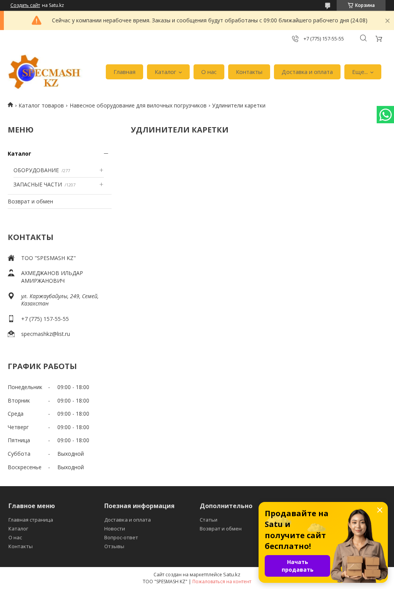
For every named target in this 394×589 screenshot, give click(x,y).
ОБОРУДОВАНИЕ (36, 170)
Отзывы (114, 546)
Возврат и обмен (30, 201)
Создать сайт (25, 5)
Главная (124, 72)
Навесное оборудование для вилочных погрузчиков (138, 105)
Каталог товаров (41, 105)
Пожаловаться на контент (221, 581)
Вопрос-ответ (121, 537)
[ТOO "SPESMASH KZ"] (45, 72)
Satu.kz (231, 574)
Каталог (165, 72)
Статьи (208, 519)
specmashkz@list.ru (45, 333)
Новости (114, 528)
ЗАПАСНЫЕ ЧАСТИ (37, 184)
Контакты (249, 72)
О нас (209, 72)
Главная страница (30, 519)
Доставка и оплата (307, 72)
